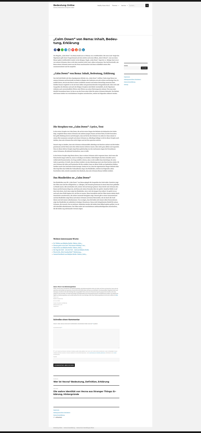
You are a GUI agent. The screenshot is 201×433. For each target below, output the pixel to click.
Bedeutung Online (64, 5)
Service (123, 5)
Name (55, 356)
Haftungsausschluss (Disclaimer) (61, 412)
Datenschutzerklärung (97, 352)
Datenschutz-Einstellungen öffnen (85, 427)
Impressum (56, 410)
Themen (114, 5)
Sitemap (126, 84)
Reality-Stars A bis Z (104, 5)
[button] (55, 49)
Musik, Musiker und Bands (60, 303)
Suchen (126, 65)
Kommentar (57, 327)
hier (117, 295)
